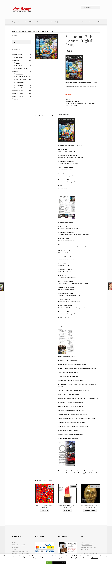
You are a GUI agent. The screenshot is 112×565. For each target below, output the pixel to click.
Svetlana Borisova (21, 79)
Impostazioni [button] (56, 562)
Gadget (16, 99)
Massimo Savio (20, 88)
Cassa (39, 22)
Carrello (45, 22)
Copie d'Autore (18, 96)
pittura (94, 103)
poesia (67, 105)
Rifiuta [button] (63, 562)
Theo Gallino (19, 65)
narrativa (89, 103)
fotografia (73, 103)
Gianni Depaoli (20, 82)
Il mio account (22, 22)
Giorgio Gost (19, 74)
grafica (79, 103)
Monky (18, 63)
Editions (16, 60)
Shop (13, 22)
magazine (83, 103)
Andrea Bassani (20, 85)
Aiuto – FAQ (54, 22)
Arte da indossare (19, 90)
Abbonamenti (19, 57)
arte (69, 103)
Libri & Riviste (22, 31)
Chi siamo (31, 22)
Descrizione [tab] (39, 115)
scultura (76, 105)
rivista (71, 105)
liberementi (84, 549)
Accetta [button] (49, 562)
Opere (16, 71)
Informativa (94, 558)
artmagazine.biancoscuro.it (87, 86)
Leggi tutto (44, 510)
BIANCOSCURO (87, 545)
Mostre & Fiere (18, 93)
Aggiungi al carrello (90, 510)
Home (15, 31)
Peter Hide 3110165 (21, 68)
